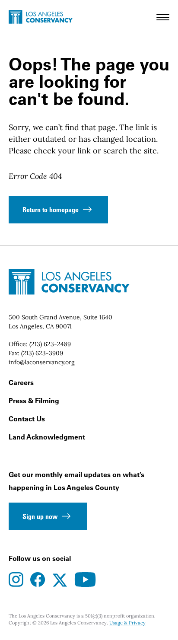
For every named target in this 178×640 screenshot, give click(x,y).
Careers (21, 382)
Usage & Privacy (127, 623)
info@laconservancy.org (42, 362)
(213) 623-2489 (50, 344)
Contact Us (27, 418)
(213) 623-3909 (42, 353)
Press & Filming (34, 400)
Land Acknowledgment (47, 437)
